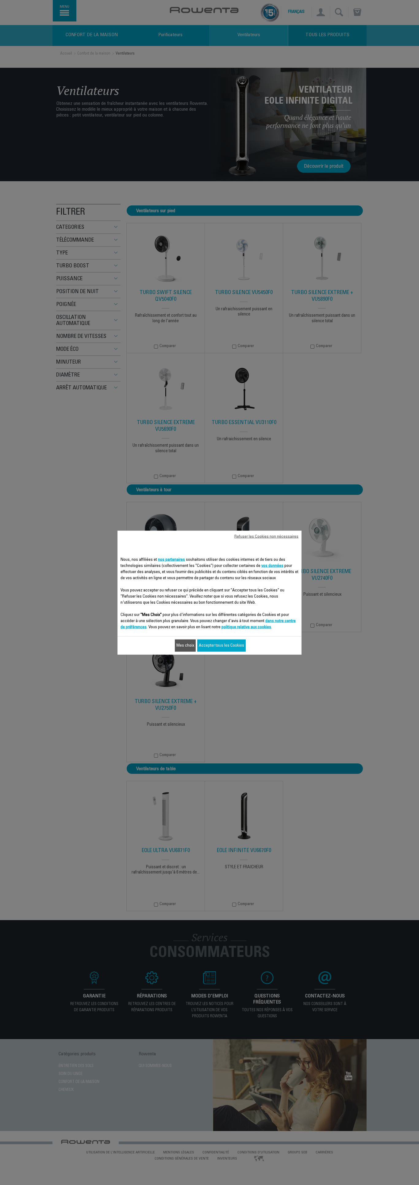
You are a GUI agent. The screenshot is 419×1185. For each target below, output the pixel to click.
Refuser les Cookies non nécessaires (266, 536)
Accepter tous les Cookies (221, 645)
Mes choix (185, 645)
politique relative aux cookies (246, 627)
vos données (272, 566)
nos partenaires (171, 559)
